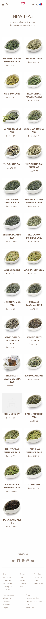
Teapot (22, 580)
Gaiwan (23, 583)
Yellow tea (7, 583)
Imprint (6, 607)
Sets (21, 586)
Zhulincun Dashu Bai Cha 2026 (12, 378)
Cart (28, 604)
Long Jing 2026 (12, 270)
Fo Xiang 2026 (34, 58)
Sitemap (6, 604)
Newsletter (38, 583)
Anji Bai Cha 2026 (34, 270)
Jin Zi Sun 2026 (12, 93)
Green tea (7, 580)
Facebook (38, 577)
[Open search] (7, 4)
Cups (22, 577)
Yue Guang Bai (11, 164)
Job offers (30, 607)
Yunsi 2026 (34, 484)
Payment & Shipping (34, 601)
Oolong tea (8, 586)
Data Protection (32, 598)
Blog (36, 580)
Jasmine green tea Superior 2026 (12, 340)
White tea (7, 577)
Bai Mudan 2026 (34, 375)
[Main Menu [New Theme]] (3, 4)
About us (7, 598)
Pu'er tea (6, 589)
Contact (6, 601)
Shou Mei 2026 (12, 414)
